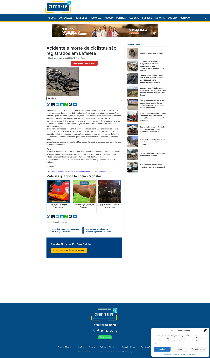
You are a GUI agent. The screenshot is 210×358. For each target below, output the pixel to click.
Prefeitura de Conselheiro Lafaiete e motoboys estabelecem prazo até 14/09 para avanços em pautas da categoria (153, 116)
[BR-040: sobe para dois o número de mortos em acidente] (132, 154)
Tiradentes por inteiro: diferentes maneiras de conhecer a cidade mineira (152, 142)
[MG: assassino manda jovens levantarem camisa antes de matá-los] (132, 167)
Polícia (52, 18)
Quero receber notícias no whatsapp (68, 250)
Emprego (147, 18)
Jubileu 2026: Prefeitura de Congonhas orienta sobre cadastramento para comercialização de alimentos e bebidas (152, 66)
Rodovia (108, 18)
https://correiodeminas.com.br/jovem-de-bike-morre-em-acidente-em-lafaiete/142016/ (79, 171)
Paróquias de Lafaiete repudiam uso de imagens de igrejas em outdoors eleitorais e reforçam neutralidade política (152, 104)
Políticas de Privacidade (171, 354)
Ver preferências (198, 349)
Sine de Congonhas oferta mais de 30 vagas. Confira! (65, 230)
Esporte (160, 18)
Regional (96, 18)
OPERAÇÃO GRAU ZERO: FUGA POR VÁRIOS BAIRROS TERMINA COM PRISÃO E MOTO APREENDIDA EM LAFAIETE (152, 79)
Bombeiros (81, 18)
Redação (84, 58)
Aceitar (162, 349)
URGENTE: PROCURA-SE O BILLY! (152, 53)
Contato (185, 18)
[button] (206, 331)
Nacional (134, 18)
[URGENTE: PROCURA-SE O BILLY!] (132, 53)
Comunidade (65, 18)
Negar (180, 349)
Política (121, 18)
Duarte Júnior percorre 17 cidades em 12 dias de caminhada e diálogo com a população (152, 129)
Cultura (172, 18)
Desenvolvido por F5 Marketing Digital (122, 352)
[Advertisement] (126, 6)
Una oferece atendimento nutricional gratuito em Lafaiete (99, 230)
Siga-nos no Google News (84, 63)
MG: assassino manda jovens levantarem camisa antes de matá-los (153, 167)
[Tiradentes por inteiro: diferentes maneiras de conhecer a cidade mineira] (132, 141)
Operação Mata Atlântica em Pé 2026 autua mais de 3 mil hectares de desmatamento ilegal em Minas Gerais (153, 91)
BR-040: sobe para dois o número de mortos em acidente (152, 154)
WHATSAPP (106, 337)
